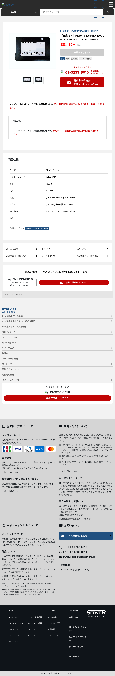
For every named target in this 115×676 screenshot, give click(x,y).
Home (10, 294)
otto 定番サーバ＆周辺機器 (14, 326)
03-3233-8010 (77, 72)
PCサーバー (14, 617)
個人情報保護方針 (76, 647)
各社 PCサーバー (9, 332)
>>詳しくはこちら (10, 472)
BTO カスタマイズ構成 (12, 316)
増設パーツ (7, 353)
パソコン (31, 629)
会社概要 (51, 629)
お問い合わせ (74, 617)
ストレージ (7, 364)
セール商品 (52, 617)
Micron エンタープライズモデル (37, 228)
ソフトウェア (8, 348)
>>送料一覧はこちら (68, 471)
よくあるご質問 (54, 623)
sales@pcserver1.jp (83, 556)
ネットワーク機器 (10, 358)
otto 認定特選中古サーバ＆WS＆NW (18, 321)
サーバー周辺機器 (35, 617)
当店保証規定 (74, 657)
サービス (31, 635)
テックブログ (53, 635)
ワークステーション (11, 337)
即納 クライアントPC (11, 369)
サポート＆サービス (11, 380)
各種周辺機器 (8, 375)
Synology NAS (9, 342)
